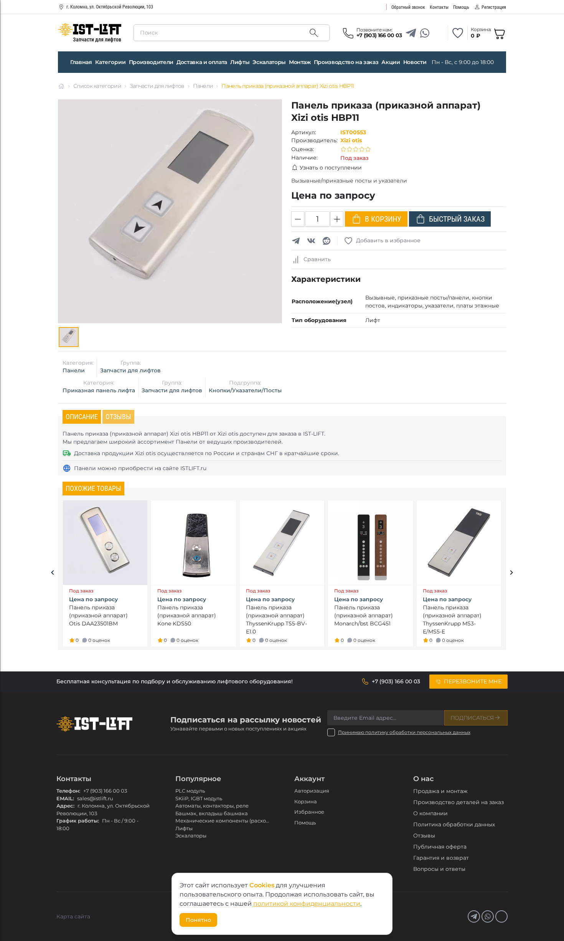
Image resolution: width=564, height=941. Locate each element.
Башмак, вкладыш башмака (211, 813)
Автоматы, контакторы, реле (212, 806)
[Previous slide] (52, 573)
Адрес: (65, 806)
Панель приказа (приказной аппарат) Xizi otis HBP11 (287, 85)
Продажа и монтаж (440, 791)
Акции (390, 62)
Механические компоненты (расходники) (229, 821)
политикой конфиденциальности (306, 903)
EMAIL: (65, 798)
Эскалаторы (269, 62)
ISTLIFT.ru (193, 468)
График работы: (77, 821)
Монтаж (300, 62)
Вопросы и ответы (439, 868)
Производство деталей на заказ (458, 802)
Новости (415, 62)
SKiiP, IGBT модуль (198, 798)
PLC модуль (190, 791)
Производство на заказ (346, 62)
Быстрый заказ (457, 219)
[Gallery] (68, 337)
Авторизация (311, 791)
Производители (151, 62)
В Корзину (383, 219)
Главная (81, 62)
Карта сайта (73, 916)
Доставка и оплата (201, 62)
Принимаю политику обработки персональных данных (404, 732)
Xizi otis (351, 140)
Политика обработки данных (454, 824)
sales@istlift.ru (95, 798)
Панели (203, 85)
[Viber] (438, 33)
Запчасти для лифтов (157, 85)
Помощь (305, 822)
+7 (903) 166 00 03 (105, 791)
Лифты (239, 62)
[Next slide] (511, 573)
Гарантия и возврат (441, 857)
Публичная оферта (440, 846)
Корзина (305, 801)
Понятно (198, 919)
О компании (430, 813)
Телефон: (68, 791)
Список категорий (97, 85)
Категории (110, 62)
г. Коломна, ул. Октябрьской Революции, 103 (109, 7)
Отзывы (424, 835)
